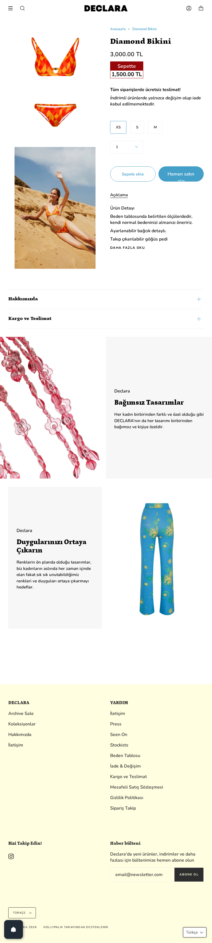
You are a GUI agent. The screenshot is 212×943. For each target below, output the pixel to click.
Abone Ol (188, 874)
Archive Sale (21, 714)
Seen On (118, 735)
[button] (194, 932)
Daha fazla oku (127, 247)
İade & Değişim (125, 766)
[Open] (13, 929)
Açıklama (119, 195)
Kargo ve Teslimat (29, 318)
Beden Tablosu (125, 756)
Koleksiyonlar (22, 724)
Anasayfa (118, 29)
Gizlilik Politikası (126, 798)
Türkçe (20, 913)
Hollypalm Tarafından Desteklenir (75, 927)
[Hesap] (189, 8)
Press (115, 724)
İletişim (15, 745)
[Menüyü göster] (12, 8)
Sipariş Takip (123, 808)
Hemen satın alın (181, 176)
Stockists (119, 745)
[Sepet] (201, 8)
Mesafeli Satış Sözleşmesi (136, 787)
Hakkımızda (23, 299)
